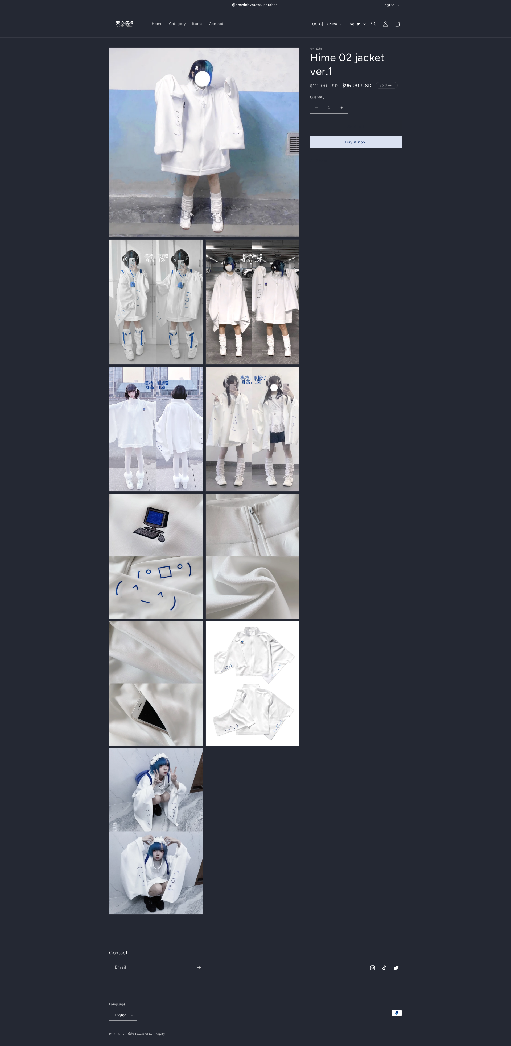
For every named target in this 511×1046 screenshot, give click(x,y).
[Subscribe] (199, 967)
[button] (374, 24)
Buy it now (356, 142)
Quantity (317, 97)
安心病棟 (128, 1034)
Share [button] (321, 160)
